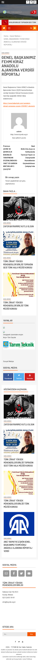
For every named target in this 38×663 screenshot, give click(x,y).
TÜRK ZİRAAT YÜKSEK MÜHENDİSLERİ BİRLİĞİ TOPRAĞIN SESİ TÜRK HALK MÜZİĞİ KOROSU (18, 264)
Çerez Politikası (27, 659)
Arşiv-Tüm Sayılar (9, 337)
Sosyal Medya (8, 361)
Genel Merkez (5, 53)
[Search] (31, 28)
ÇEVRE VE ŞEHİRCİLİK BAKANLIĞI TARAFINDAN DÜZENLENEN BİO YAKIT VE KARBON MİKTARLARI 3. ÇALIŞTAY (10, 157)
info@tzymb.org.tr (9, 602)
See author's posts (19, 138)
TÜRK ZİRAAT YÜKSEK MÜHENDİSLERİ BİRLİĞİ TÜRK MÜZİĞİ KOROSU (16, 305)
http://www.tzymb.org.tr (19, 135)
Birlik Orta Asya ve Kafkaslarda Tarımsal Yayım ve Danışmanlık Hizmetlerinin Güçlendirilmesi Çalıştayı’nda (28, 156)
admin (19, 131)
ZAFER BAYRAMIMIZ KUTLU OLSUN (18, 226)
